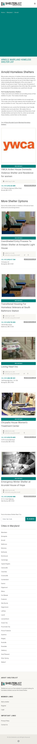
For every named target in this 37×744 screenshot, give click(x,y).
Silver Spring (5, 658)
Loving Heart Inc (9, 366)
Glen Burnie (4, 603)
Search (31, 519)
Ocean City (4, 623)
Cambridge (4, 560)
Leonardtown (5, 619)
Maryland (9, 12)
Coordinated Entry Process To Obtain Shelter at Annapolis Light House (18, 244)
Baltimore (4, 544)
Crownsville (4, 575)
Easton (3, 583)
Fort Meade (4, 595)
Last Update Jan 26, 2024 (29, 322)
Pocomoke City (5, 627)
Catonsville (4, 568)
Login (2, 709)
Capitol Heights (5, 564)
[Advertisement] (18, 37)
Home (3, 12)
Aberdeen (4, 532)
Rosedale (4, 646)
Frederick (4, 599)
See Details (18, 166)
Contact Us (4, 724)
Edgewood (4, 587)
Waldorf (3, 662)
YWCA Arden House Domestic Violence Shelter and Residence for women (17, 173)
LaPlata (3, 611)
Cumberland (5, 579)
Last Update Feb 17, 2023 (30, 377)
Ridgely (3, 638)
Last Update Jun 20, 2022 (29, 496)
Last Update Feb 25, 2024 (30, 259)
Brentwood (4, 556)
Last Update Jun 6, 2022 (30, 185)
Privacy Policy (5, 721)
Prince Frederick (6, 630)
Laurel (3, 615)
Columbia (4, 571)
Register (3, 706)
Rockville (3, 642)
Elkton (3, 591)
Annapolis (4, 536)
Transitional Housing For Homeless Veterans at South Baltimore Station (15, 307)
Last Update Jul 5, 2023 (30, 437)
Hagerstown (4, 607)
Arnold (16, 12)
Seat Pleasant (5, 654)
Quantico (4, 634)
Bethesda (4, 552)
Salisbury (4, 650)
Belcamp (3, 548)
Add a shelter (5, 702)
